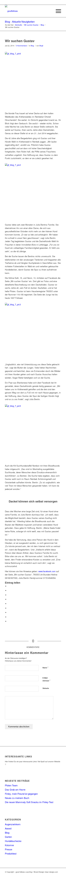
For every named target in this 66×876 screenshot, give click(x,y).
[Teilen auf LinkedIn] (9, 603)
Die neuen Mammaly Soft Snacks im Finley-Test (29, 802)
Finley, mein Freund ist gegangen (21, 793)
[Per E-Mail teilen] (9, 621)
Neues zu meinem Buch (17, 797)
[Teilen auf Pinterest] (9, 599)
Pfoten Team (11, 785)
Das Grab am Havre (15, 789)
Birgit (41, 45)
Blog (32, 45)
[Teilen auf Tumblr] (9, 608)
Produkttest (10, 853)
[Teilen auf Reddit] (9, 616)
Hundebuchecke (13, 841)
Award (8, 828)
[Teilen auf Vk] (9, 612)
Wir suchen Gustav (20, 40)
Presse (8, 849)
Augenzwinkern (12, 824)
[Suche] (50, 11)
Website (46, 688)
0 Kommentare (21, 45)
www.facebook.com (47, 571)
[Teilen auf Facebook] (9, 586)
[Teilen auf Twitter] (9, 590)
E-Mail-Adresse (46, 679)
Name (45, 667)
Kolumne (9, 845)
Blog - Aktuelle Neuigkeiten (20, 21)
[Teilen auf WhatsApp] (9, 594)
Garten (8, 836)
